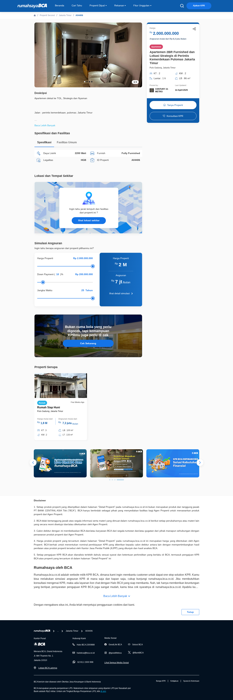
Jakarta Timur (65, 15)
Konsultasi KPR (175, 116)
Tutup (190, 612)
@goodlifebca (115, 653)
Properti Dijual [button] (97, 5)
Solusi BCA (137, 644)
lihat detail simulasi (119, 293)
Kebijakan (174, 681)
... (58, 631)
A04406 (79, 15)
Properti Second (47, 15)
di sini (103, 691)
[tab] (44, 143)
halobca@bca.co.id (86, 653)
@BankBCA (138, 653)
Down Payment (45, 274)
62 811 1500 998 (85, 662)
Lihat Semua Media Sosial (116, 662)
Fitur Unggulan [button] (141, 5)
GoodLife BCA (115, 644)
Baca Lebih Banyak (115, 596)
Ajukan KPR (199, 5)
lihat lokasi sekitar (88, 220)
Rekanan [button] (119, 5)
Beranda (59, 5)
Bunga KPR (161, 681)
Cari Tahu (77, 5)
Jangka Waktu (44, 290)
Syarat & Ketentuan (191, 681)
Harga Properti (45, 258)
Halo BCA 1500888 (86, 645)
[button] (137, 54)
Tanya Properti (175, 105)
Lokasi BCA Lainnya (47, 668)
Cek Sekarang (88, 343)
